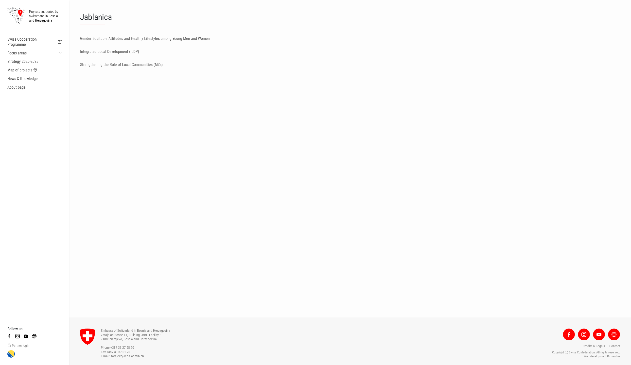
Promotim (613, 356)
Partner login (20, 346)
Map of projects (19, 70)
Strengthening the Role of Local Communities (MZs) (121, 64)
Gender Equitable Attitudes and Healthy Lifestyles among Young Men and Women (145, 38)
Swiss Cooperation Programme (22, 42)
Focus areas (17, 53)
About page (16, 87)
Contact (614, 346)
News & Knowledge (22, 78)
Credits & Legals (594, 346)
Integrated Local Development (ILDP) (109, 51)
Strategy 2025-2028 (22, 61)
